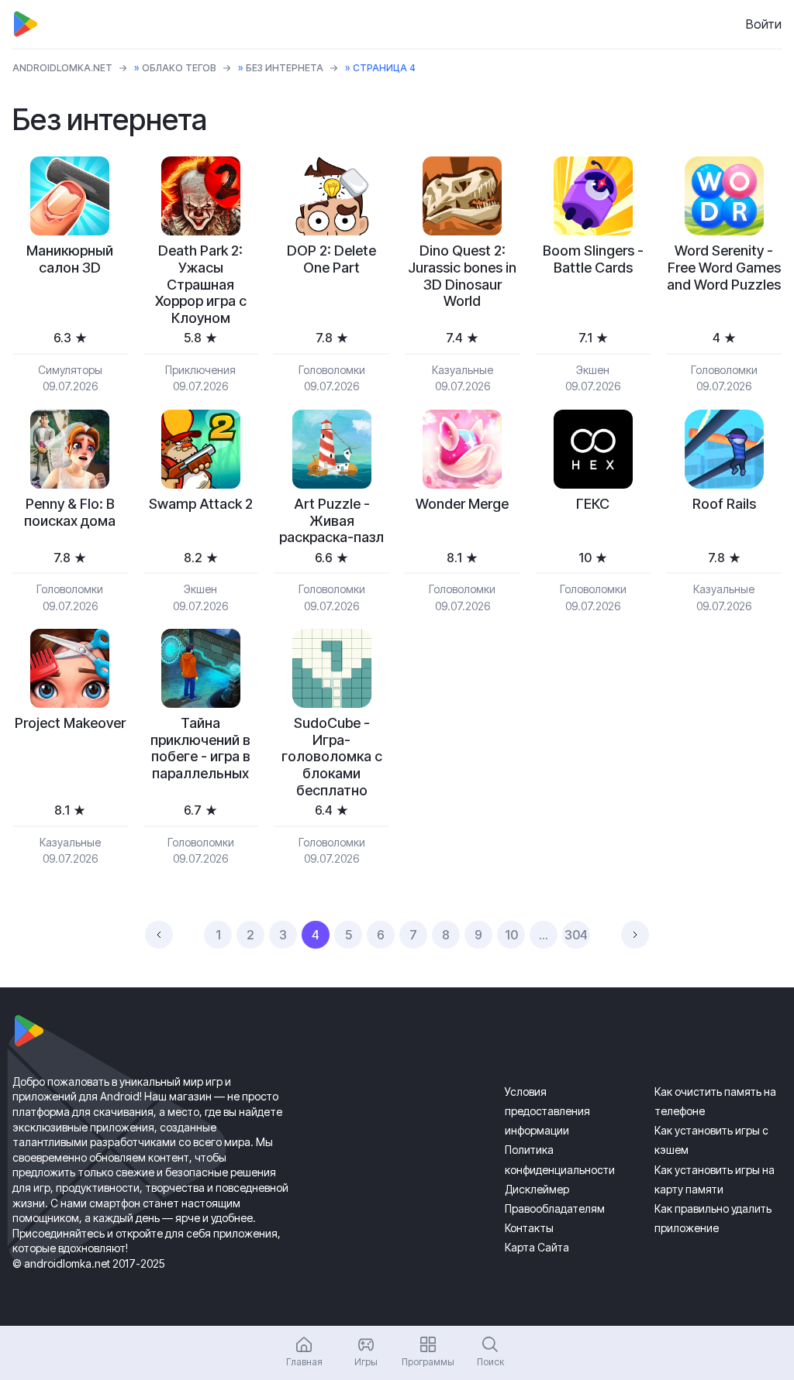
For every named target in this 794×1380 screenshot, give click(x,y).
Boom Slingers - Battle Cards (593, 259)
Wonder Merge (462, 504)
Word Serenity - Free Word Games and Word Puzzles (724, 267)
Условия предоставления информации (547, 1111)
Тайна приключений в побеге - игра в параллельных (200, 748)
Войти (764, 24)
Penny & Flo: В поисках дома (70, 512)
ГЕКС (592, 504)
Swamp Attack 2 (201, 504)
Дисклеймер (537, 1189)
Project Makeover (70, 723)
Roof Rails (724, 504)
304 (576, 934)
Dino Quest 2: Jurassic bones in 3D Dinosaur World (462, 275)
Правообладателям (555, 1208)
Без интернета (284, 68)
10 (511, 934)
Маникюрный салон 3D (69, 259)
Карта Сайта (537, 1247)
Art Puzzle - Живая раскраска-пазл (331, 520)
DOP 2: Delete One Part (331, 259)
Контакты (529, 1227)
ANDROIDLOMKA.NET (62, 68)
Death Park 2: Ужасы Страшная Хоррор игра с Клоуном (201, 283)
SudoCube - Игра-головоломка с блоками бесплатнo (331, 756)
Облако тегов (179, 68)
